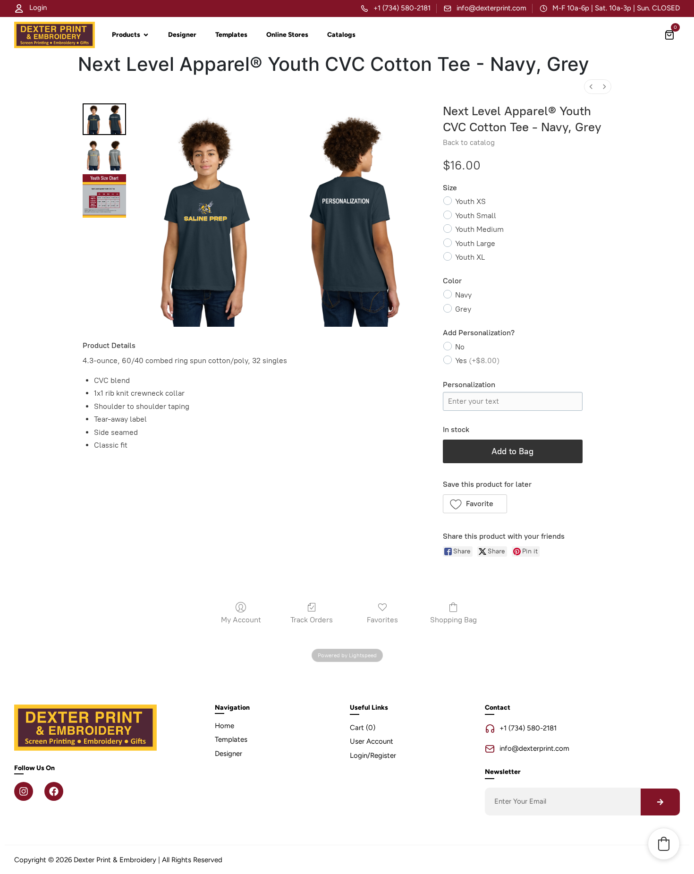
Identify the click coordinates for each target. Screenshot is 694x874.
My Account (241, 619)
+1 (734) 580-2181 (402, 8)
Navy (463, 294)
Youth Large (475, 243)
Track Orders (311, 619)
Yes (477, 360)
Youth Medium (479, 229)
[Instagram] (23, 791)
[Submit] (660, 802)
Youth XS (470, 201)
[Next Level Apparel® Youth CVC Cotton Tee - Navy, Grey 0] (104, 119)
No (460, 346)
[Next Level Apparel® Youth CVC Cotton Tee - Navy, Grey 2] (104, 196)
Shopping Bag (453, 619)
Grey (463, 309)
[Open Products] (146, 35)
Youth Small (475, 215)
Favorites (382, 619)
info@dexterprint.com (491, 8)
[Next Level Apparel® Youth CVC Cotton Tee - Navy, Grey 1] (104, 154)
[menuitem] (591, 86)
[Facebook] (53, 791)
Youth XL (470, 257)
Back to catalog (469, 142)
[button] (475, 503)
